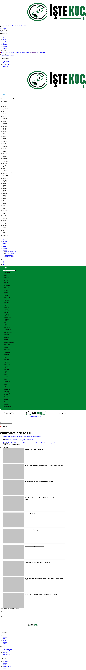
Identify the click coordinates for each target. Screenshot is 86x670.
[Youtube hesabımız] (3, 264)
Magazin (5, 48)
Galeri (15, 25)
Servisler (5, 250)
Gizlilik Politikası (7, 666)
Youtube (6, 66)
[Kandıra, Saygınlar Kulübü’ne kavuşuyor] (13, 462)
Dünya (4, 41)
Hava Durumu (15, 52)
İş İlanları (5, 46)
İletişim (4, 668)
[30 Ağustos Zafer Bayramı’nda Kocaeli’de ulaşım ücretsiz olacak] (13, 607)
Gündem (5, 36)
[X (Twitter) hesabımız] (3, 63)
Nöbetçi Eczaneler (6, 52)
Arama (10, 25)
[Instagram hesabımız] (3, 263)
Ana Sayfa (4, 25)
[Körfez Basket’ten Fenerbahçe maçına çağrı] (13, 527)
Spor (4, 43)
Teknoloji (5, 44)
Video (19, 25)
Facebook (6, 61)
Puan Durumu (41, 52)
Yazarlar (25, 25)
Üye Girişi (3, 28)
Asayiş (4, 243)
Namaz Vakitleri (25, 52)
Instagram (6, 64)
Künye (4, 665)
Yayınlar (3, 32)
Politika (4, 39)
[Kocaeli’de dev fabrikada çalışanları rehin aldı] (22, 436)
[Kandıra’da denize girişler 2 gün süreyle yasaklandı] (13, 575)
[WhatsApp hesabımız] (13, 413)
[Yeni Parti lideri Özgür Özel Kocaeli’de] (13, 559)
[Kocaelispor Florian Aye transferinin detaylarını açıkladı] (13, 494)
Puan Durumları (9, 256)
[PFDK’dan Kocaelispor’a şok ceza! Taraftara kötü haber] (13, 543)
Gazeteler (33, 52)
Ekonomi (5, 38)
